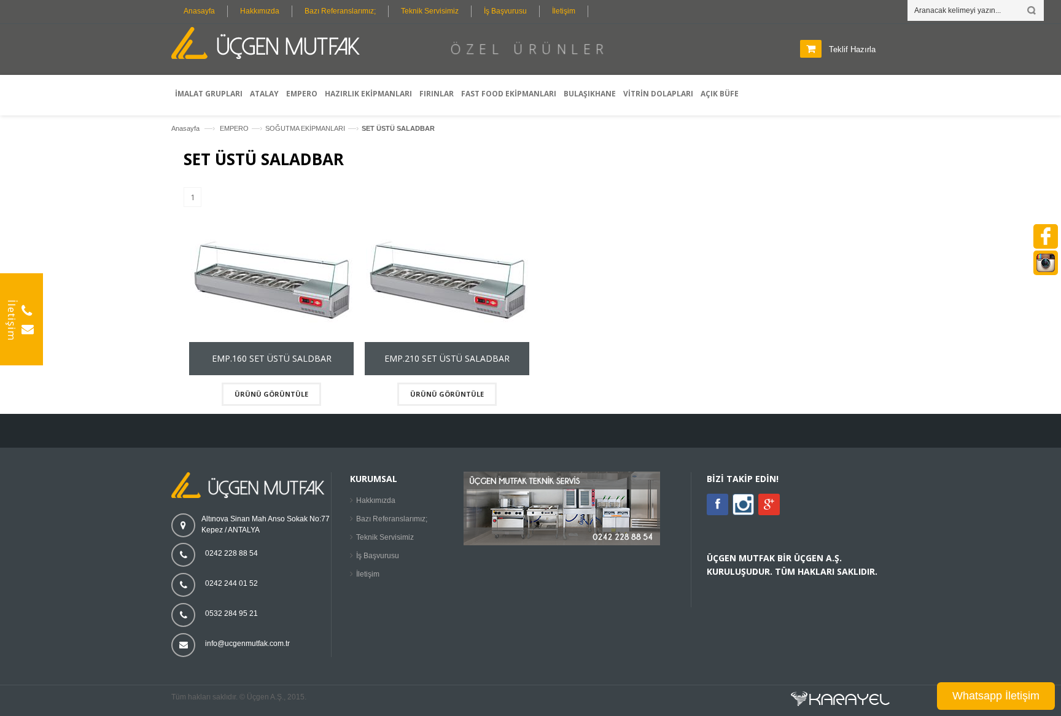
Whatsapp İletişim (996, 696)
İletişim (563, 11)
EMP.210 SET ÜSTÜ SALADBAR (447, 358)
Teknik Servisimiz (430, 11)
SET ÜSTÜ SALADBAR (398, 128)
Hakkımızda (259, 11)
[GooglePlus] (769, 504)
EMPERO (234, 128)
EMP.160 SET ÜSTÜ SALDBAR (272, 358)
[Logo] (251, 495)
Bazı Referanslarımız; (340, 11)
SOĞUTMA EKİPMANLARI (305, 128)
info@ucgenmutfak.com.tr (247, 643)
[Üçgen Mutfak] (269, 45)
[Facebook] (717, 504)
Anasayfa (199, 11)
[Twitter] (743, 512)
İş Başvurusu (505, 11)
